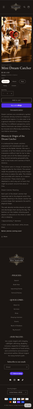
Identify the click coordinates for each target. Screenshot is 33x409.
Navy (6, 86)
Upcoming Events (16, 289)
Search (16, 280)
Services (16, 309)
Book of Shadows (16, 325)
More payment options (16, 110)
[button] (4, 7)
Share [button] (5, 236)
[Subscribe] (27, 367)
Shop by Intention (16, 317)
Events (16, 321)
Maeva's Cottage (13, 405)
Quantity (4, 90)
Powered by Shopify (23, 405)
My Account (16, 330)
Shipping (3, 75)
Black (15, 82)
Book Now (16, 284)
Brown (5, 81)
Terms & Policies (16, 293)
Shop (16, 313)
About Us (16, 305)
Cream (15, 86)
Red (22, 81)
